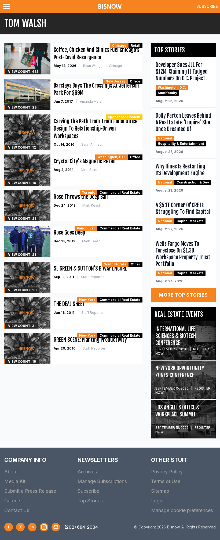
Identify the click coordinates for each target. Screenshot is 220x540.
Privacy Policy (167, 471)
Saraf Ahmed (91, 144)
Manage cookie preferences (182, 510)
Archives (87, 471)
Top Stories (90, 500)
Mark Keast (91, 205)
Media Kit (14, 481)
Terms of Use (165, 481)
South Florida (115, 264)
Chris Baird (88, 170)
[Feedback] (56, 527)
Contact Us (16, 510)
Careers (12, 500)
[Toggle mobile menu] (7, 6)
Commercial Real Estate (120, 192)
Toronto (88, 192)
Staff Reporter (92, 277)
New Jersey (115, 81)
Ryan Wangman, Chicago (102, 66)
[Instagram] (44, 527)
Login (157, 500)
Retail (135, 46)
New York (87, 300)
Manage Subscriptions (102, 481)
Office (135, 81)
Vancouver (86, 228)
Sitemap (160, 491)
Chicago (119, 46)
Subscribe (207, 6)
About (11, 471)
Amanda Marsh (91, 101)
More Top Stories (183, 295)
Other (135, 264)
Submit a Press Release (30, 491)
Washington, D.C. (111, 157)
